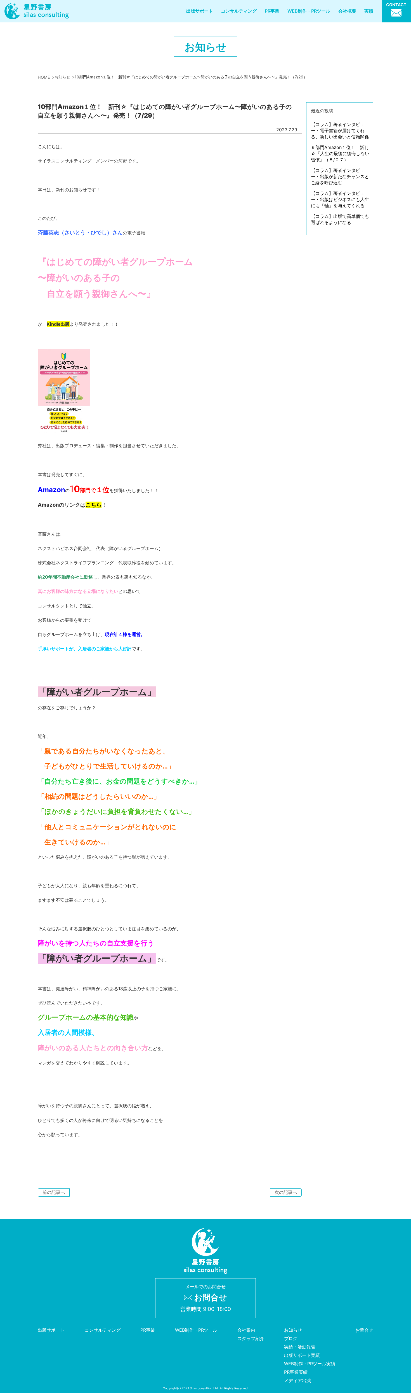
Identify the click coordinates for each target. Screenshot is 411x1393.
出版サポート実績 (302, 1355)
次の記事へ (286, 1192)
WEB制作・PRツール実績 (309, 1363)
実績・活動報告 (299, 1347)
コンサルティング (239, 11)
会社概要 (347, 11)
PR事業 (272, 11)
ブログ (290, 1338)
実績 (368, 11)
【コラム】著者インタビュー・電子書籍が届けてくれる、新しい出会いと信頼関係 (340, 130)
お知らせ (293, 1330)
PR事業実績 (296, 1372)
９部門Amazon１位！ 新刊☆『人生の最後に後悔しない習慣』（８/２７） (340, 153)
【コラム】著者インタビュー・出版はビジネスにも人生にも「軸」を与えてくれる (340, 199)
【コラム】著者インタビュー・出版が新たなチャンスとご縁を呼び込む (340, 176)
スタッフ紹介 (250, 1338)
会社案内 (246, 1330)
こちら (93, 505)
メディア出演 (297, 1380)
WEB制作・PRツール (308, 11)
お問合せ (364, 1330)
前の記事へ (53, 1192)
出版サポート (199, 11)
